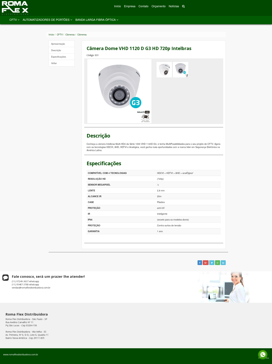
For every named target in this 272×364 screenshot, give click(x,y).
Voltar (54, 63)
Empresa (129, 6)
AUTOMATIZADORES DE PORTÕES (46, 19)
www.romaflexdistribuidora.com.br (20, 354)
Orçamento (159, 6)
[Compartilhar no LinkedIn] (223, 262)
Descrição (56, 50)
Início (117, 6)
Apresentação (58, 43)
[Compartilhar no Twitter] (211, 262)
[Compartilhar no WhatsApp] (217, 262)
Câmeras (70, 34)
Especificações (58, 56)
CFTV (13, 19)
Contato (143, 6)
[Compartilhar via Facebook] (200, 262)
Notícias (174, 6)
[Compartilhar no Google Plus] (206, 262)
